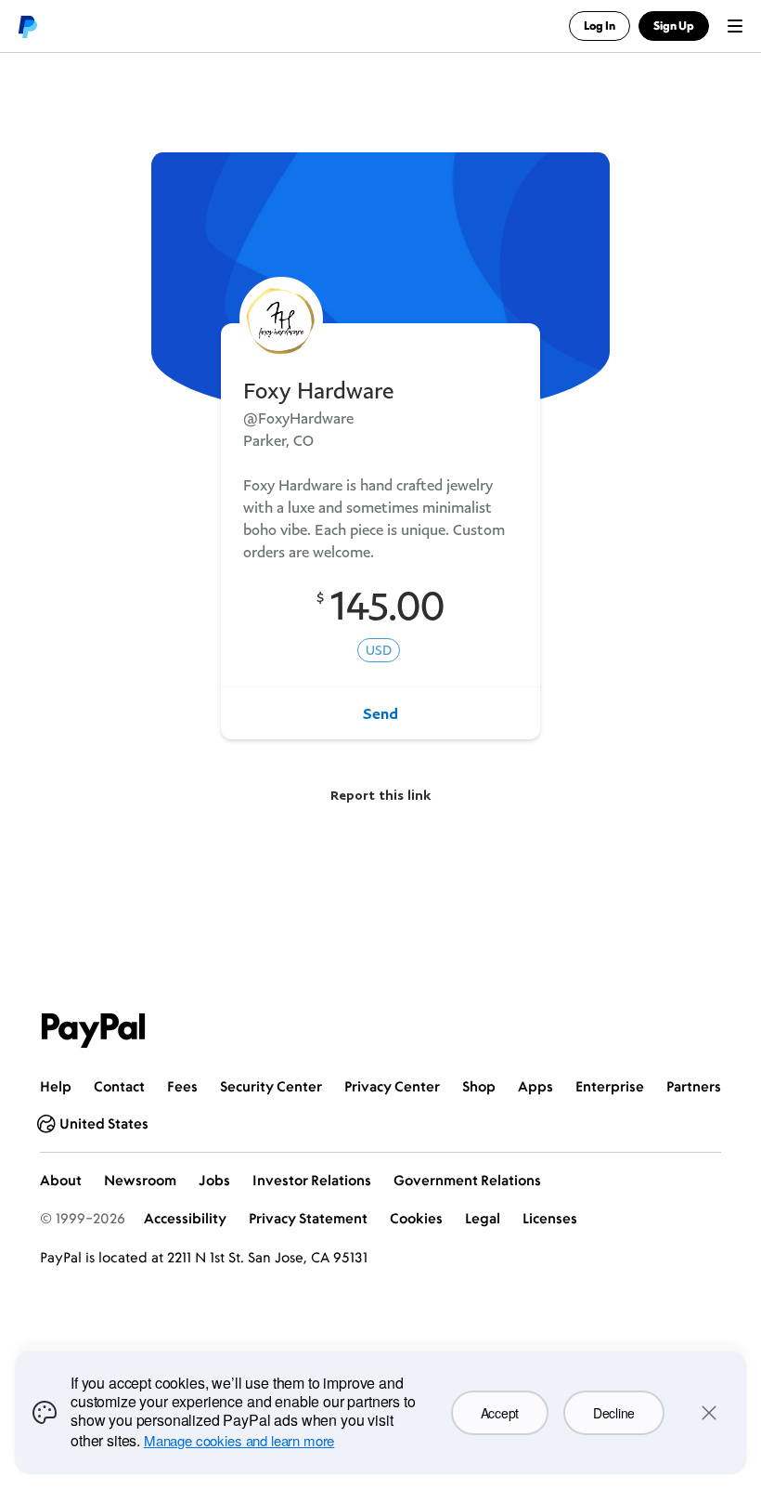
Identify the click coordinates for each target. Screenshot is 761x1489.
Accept (500, 1413)
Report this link (380, 795)
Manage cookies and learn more (239, 1440)
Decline (614, 1413)
